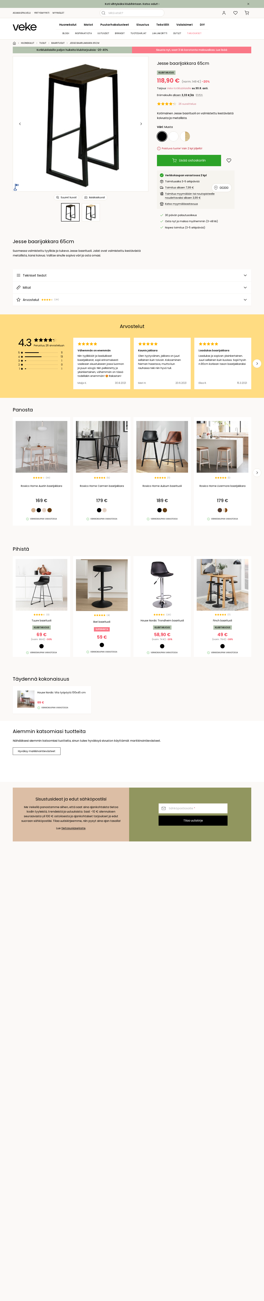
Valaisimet (184, 25)
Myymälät (58, 12)
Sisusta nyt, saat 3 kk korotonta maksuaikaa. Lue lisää (191, 50)
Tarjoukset (194, 33)
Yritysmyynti (42, 12)
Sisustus (142, 25)
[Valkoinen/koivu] (185, 136)
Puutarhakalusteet (114, 25)
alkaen (183, 95)
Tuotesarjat (139, 33)
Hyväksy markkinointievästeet (36, 751)
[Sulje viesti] (248, 4)
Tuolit (42, 43)
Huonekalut (68, 25)
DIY (202, 25)
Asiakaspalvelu (22, 12)
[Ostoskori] (247, 13)
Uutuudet (103, 33)
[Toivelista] (235, 13)
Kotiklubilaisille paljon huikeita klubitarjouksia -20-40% (72, 50)
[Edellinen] (20, 124)
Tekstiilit (162, 25)
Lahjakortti (159, 33)
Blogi (65, 33)
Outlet (177, 33)
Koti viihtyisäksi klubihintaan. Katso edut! (131, 4)
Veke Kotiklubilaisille (179, 88)
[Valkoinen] (173, 136)
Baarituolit (58, 43)
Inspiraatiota (83, 33)
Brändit (120, 33)
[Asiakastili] (224, 13)
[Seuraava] (141, 124)
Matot (88, 25)
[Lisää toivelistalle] (229, 160)
